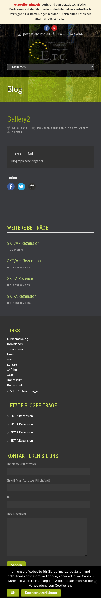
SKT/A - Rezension (23, 243)
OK (13, 592)
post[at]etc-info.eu (36, 34)
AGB (10, 375)
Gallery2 (18, 119)
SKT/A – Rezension (24, 260)
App (10, 359)
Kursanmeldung (17, 339)
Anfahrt (12, 369)
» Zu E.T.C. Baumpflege (22, 391)
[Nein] (95, 582)
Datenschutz (15, 385)
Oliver (17, 132)
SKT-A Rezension (22, 278)
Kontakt (12, 364)
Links (10, 354)
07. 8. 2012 (19, 128)
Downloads (15, 344)
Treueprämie (15, 349)
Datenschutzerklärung (41, 592)
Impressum (15, 380)
